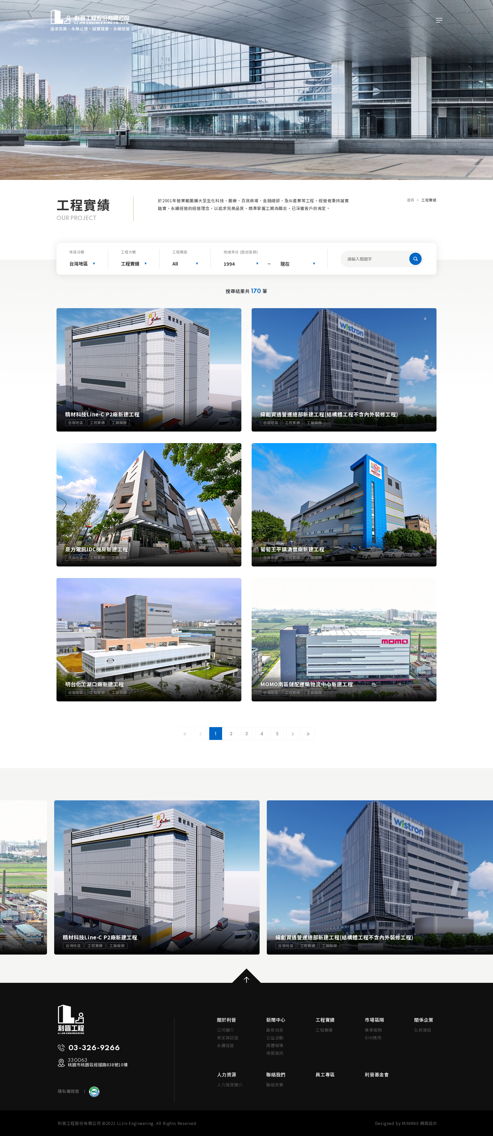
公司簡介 (225, 1030)
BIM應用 (373, 1037)
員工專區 (325, 1074)
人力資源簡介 (230, 1085)
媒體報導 (274, 1045)
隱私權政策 (68, 1091)
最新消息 (274, 1030)
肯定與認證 (228, 1037)
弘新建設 (422, 1030)
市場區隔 (374, 1019)
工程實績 (325, 1019)
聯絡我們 (276, 1074)
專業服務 (373, 1030)
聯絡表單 (274, 1085)
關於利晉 (226, 1019)
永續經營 (225, 1045)
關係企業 (423, 1019)
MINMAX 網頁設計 (419, 1123)
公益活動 (274, 1037)
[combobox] (82, 263)
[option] (157, 877)
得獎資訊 (274, 1053)
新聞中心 (276, 1019)
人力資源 (226, 1074)
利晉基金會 (377, 1074)
